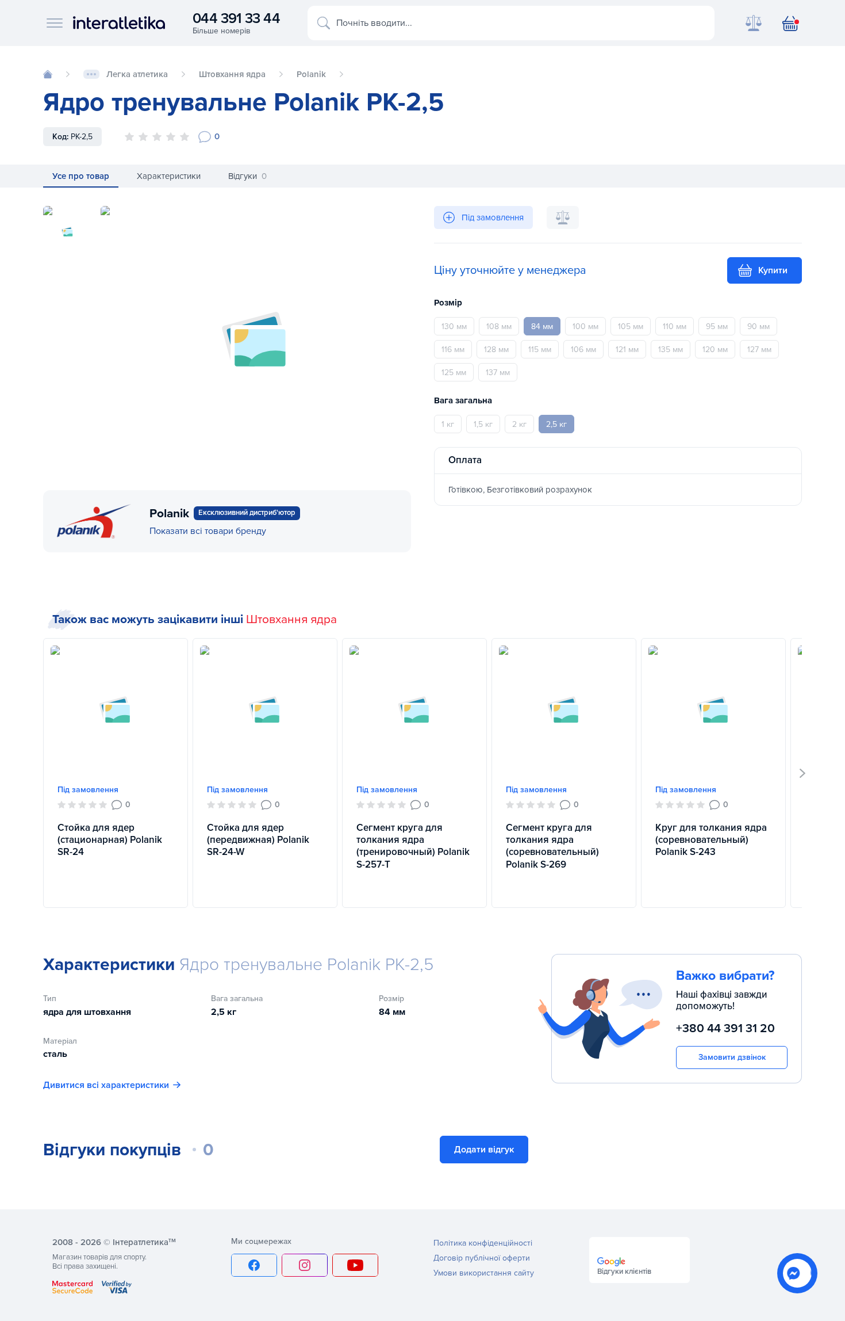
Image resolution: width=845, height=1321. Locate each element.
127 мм (759, 349)
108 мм (499, 326)
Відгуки (247, 176)
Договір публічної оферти (481, 1258)
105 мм (630, 326)
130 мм (454, 326)
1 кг (447, 424)
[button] (803, 773)
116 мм (452, 349)
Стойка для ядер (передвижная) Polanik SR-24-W (258, 840)
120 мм (715, 349)
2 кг (519, 424)
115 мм (539, 349)
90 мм (758, 326)
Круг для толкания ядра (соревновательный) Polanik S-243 (711, 840)
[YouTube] (355, 1265)
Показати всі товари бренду (207, 531)
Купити (773, 270)
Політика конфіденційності (482, 1243)
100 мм (585, 326)
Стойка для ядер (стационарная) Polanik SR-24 (109, 840)
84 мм (542, 326)
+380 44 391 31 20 (725, 1028)
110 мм (674, 326)
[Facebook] (254, 1265)
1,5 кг (483, 424)
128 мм (496, 349)
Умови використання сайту (483, 1273)
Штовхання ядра (291, 619)
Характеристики (169, 176)
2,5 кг (556, 424)
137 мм (498, 372)
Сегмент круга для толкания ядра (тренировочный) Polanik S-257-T (413, 846)
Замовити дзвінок (732, 1057)
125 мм (453, 372)
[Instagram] (305, 1265)
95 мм (717, 326)
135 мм (670, 349)
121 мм (627, 349)
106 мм (583, 349)
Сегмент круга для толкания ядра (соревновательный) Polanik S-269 (552, 846)
